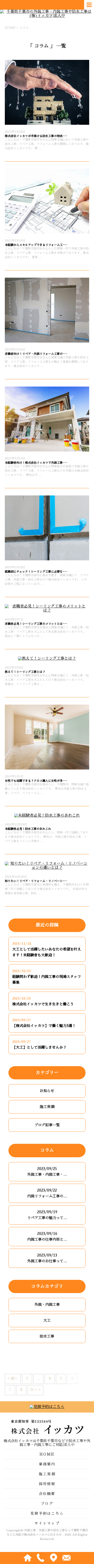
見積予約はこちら (47, 1513)
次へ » (35, 1389)
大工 (47, 1320)
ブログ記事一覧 (47, 1125)
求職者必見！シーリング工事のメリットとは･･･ (36, 623)
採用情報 (47, 1484)
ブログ (47, 1503)
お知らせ (47, 1091)
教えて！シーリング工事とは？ (25, 671)
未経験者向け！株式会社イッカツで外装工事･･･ (36, 462)
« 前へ (12, 1378)
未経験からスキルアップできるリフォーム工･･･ (36, 245)
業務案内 (47, 1464)
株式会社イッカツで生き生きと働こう (43, 1004)
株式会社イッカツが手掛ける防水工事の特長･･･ (36, 136)
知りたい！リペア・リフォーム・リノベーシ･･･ (36, 881)
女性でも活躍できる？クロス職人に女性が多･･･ (36, 780)
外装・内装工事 (47, 1304)
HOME (47, 1454)
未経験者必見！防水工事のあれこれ (28, 828)
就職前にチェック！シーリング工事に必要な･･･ (36, 571)
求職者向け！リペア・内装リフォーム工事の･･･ (36, 353)
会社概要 (47, 1493)
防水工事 (47, 1336)
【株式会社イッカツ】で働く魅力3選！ (44, 1025)
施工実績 (47, 1106)
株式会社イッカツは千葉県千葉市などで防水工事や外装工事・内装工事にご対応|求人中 (47, 1442)
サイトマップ (47, 1523)
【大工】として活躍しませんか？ (39, 1047)
